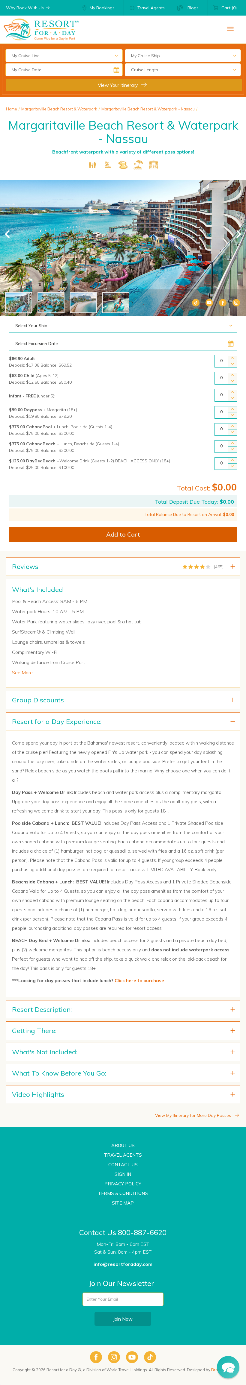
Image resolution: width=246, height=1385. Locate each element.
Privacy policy (122, 1184)
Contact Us (123, 1164)
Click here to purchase (139, 980)
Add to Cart (123, 534)
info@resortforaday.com (123, 1264)
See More (22, 672)
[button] (228, 1367)
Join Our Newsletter (121, 1283)
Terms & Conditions (123, 1193)
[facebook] (96, 1357)
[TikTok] (196, 302)
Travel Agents (123, 1155)
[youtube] (132, 1357)
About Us (123, 1145)
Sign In (123, 1174)
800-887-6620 (142, 1232)
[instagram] (114, 1357)
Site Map (123, 1203)
